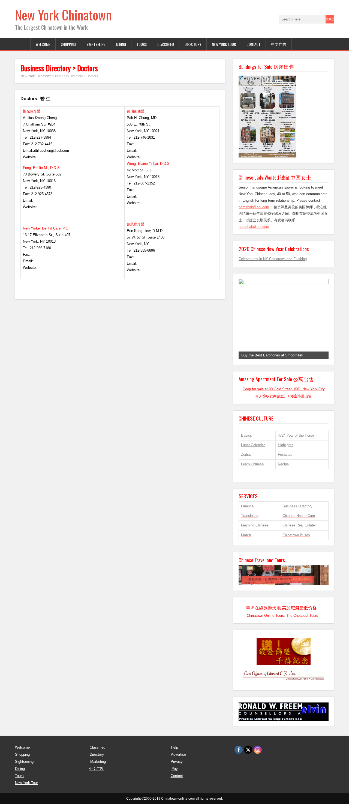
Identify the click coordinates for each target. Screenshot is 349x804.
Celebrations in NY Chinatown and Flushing (273, 259)
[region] (284, 319)
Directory (97, 754)
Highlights (285, 445)
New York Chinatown (63, 14)
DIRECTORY (193, 44)
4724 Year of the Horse (296, 435)
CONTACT (253, 44)
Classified (97, 747)
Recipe (283, 464)
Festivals (285, 454)
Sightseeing (24, 762)
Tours (19, 776)
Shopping (22, 754)
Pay (175, 769)
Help (174, 747)
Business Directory (297, 506)
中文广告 (278, 44)
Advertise (178, 754)
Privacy (177, 762)
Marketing (98, 762)
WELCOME (43, 44)
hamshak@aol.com (254, 207)
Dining (20, 769)
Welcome (22, 747)
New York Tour (224, 44)
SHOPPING (68, 44)
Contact (177, 776)
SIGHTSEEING (96, 44)
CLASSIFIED (165, 44)
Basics (246, 435)
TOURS (142, 44)
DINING (121, 44)
